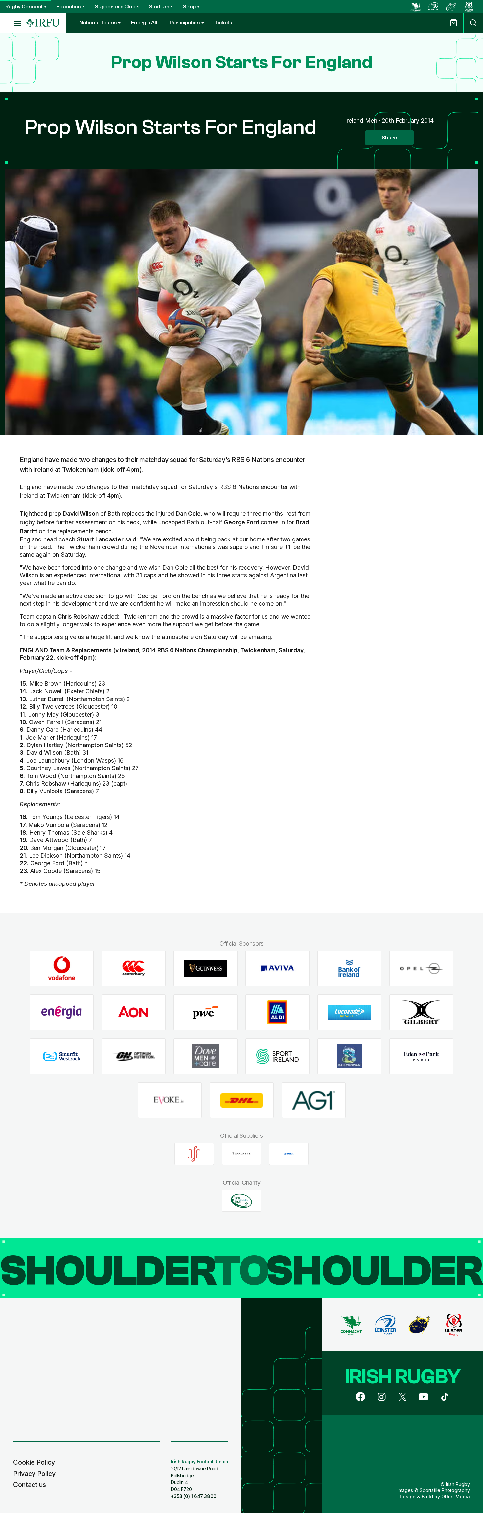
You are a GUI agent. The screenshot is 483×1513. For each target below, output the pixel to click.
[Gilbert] (421, 1012)
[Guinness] (205, 968)
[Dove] (205, 1056)
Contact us (29, 1485)
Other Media (455, 1496)
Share (389, 138)
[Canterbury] (133, 968)
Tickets (223, 23)
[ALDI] (277, 1012)
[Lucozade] (349, 1012)
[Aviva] (277, 968)
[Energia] (61, 1012)
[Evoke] (170, 1100)
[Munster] (451, 6)
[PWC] (205, 1012)
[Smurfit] (61, 1056)
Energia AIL (145, 23)
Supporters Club (115, 7)
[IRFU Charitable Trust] (241, 1201)
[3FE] (194, 1154)
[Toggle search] (473, 23)
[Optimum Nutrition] (133, 1056)
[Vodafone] (61, 968)
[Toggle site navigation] (13, 23)
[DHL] (241, 1100)
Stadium (159, 7)
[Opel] (421, 968)
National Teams (98, 23)
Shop (189, 7)
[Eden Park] (421, 1056)
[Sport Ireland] (277, 1056)
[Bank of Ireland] (349, 968)
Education (69, 7)
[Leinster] (433, 6)
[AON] (133, 1012)
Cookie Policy (34, 1462)
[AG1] (313, 1100)
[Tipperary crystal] (241, 1154)
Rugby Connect (24, 7)
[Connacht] (416, 6)
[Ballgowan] (349, 1056)
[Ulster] (469, 6)
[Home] (43, 23)
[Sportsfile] (289, 1154)
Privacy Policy (34, 1474)
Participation (185, 23)
